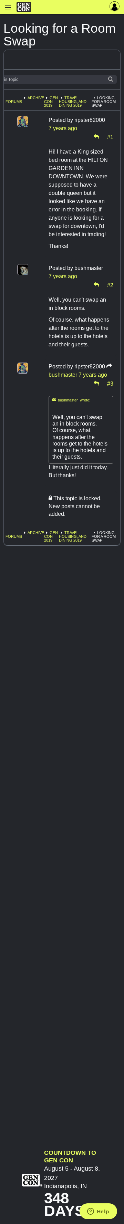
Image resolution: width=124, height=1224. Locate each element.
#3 (110, 383)
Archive (36, 98)
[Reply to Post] (96, 136)
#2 (110, 284)
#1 (110, 136)
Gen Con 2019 (51, 101)
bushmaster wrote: (71, 400)
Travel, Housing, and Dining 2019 (72, 101)
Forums (14, 102)
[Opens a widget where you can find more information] (98, 1212)
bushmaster (63, 375)
